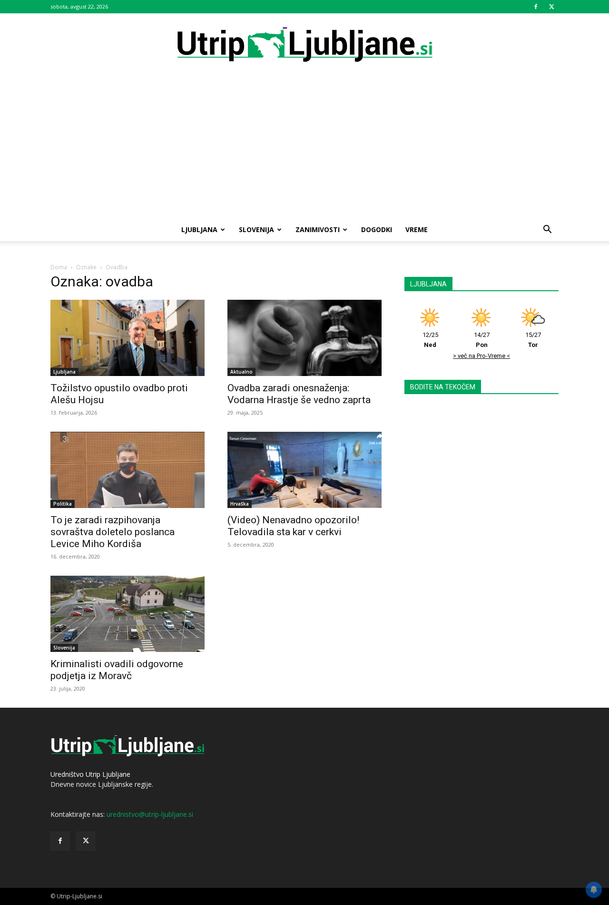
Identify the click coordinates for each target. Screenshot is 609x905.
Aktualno (241, 371)
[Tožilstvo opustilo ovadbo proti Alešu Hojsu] (127, 338)
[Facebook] (536, 6)
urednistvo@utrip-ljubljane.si (150, 814)
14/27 (482, 339)
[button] (547, 230)
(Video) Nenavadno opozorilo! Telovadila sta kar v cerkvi (293, 526)
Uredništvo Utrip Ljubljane (90, 774)
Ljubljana (199, 229)
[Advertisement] (304, 147)
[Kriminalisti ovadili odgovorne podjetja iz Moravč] (127, 614)
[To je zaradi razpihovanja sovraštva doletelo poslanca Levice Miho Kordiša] (127, 470)
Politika (62, 503)
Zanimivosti (317, 229)
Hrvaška (239, 503)
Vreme (416, 229)
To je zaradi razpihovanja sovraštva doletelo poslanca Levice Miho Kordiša (112, 531)
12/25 (430, 339)
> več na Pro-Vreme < (481, 355)
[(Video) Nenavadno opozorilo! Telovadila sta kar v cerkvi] (304, 470)
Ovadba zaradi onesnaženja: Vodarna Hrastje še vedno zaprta (299, 394)
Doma (58, 267)
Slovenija (256, 229)
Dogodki (376, 229)
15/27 (533, 339)
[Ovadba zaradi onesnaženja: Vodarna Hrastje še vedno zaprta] (304, 338)
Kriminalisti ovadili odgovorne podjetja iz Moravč (116, 669)
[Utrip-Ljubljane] (304, 45)
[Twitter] (551, 6)
